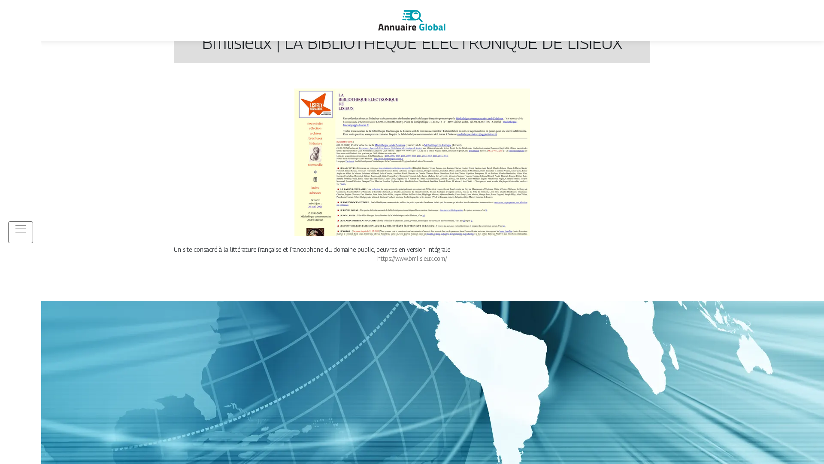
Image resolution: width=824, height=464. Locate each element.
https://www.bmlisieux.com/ (412, 258)
